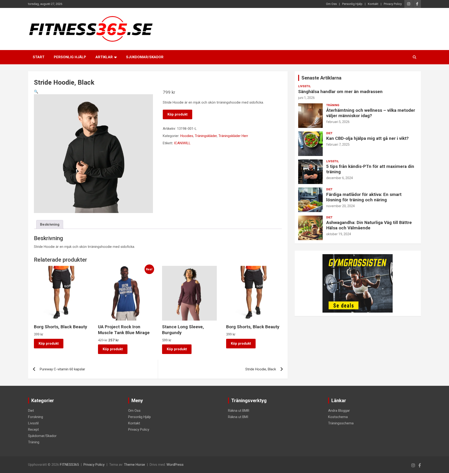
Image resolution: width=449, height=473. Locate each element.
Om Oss (331, 4)
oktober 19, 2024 (338, 234)
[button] (36, 92)
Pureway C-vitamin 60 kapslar (62, 369)
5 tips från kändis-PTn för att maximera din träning (370, 169)
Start (38, 57)
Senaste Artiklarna (321, 78)
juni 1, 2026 (306, 98)
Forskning (35, 417)
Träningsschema (341, 423)
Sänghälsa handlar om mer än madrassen (340, 91)
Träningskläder (206, 136)
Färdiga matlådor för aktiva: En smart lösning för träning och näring (364, 197)
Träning (332, 105)
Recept (33, 429)
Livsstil (304, 86)
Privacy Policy (393, 4)
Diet (329, 133)
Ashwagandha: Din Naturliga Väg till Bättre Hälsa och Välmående (369, 225)
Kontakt (373, 4)
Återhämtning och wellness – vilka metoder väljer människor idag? (370, 113)
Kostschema (338, 417)
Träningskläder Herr (233, 136)
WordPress (175, 464)
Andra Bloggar (339, 410)
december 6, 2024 (339, 178)
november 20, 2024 (340, 206)
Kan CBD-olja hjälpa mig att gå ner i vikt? (367, 138)
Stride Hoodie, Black (260, 369)
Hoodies (186, 136)
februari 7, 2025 (338, 144)
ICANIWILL (182, 143)
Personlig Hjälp (352, 4)
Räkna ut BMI (238, 417)
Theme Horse (134, 464)
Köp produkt (177, 114)
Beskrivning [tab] (49, 224)
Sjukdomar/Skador (144, 57)
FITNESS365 (69, 464)
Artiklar (104, 57)
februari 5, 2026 (338, 122)
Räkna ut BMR (238, 410)
